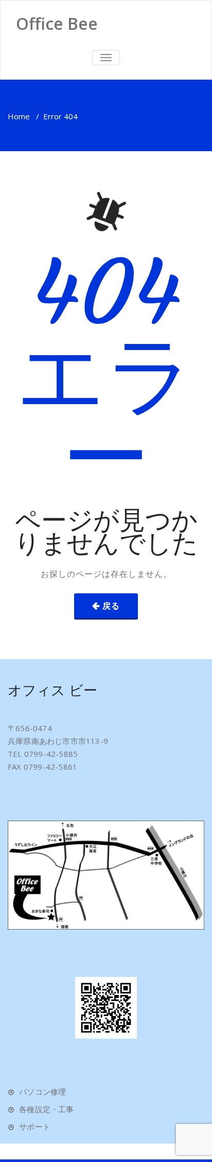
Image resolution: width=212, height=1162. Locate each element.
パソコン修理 (42, 1091)
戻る (111, 605)
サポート (34, 1126)
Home (19, 116)
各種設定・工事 (46, 1109)
